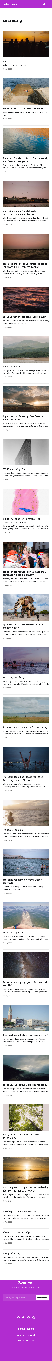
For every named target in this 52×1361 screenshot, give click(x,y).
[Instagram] (33, 1317)
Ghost (31, 1341)
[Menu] (48, 4)
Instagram (19, 1335)
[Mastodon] (28, 1317)
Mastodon (32, 1335)
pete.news (10, 4)
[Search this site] (44, 4)
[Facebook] (18, 1317)
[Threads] (23, 1317)
